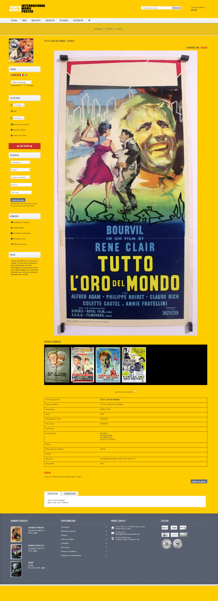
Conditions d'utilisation (22, 233)
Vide (15, 111)
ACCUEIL (14, 20)
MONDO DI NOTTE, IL (36, 545)
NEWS (24, 20)
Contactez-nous (19, 239)
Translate (30, 85)
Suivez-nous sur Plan (123, 528)
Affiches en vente (20, 244)
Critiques (64, 535)
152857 (119, 29)
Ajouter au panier (199, 481)
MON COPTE (36, 20)
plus (35, 533)
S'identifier (65, 543)
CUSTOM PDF (78, 20)
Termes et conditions (69, 551)
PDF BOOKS (64, 20)
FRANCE (109, 29)
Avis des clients (19, 130)
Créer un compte (19, 135)
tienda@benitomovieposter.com (127, 534)
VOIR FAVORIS (24, 146)
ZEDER (30, 562)
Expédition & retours (21, 222)
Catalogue (98, 29)
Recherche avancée (21, 124)
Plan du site (65, 547)
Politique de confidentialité (71, 555)
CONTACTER (50, 20)
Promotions (65, 527)
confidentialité (18, 228)
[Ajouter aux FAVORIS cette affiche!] (135, 391)
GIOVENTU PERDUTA (36, 527)
